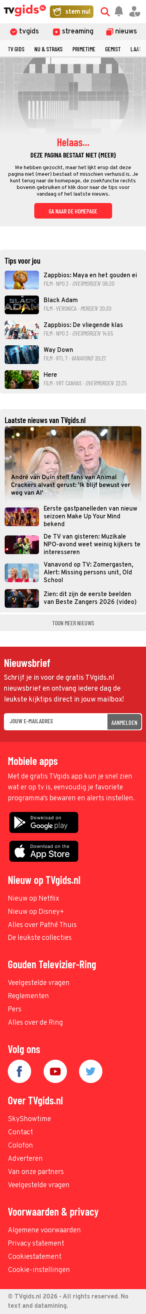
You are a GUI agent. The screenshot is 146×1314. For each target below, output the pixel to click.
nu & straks (48, 48)
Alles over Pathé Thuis (42, 925)
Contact (20, 1132)
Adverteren (25, 1159)
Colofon (20, 1145)
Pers (14, 1009)
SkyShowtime (29, 1119)
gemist (113, 48)
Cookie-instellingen (39, 1270)
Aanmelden (124, 722)
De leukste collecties (40, 938)
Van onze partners (36, 1172)
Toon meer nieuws (73, 622)
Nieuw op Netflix (33, 898)
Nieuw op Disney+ (36, 912)
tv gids (16, 48)
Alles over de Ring (35, 1022)
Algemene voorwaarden (44, 1230)
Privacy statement (36, 1243)
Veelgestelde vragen (39, 983)
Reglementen (28, 996)
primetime (83, 48)
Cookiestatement (35, 1257)
